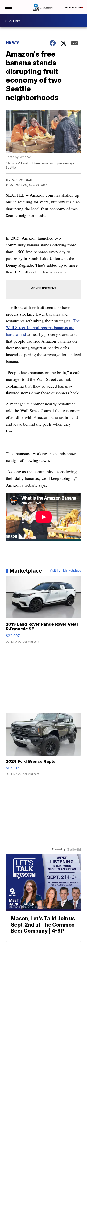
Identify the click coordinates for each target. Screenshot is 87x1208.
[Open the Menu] (8, 7)
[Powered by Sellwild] (74, 849)
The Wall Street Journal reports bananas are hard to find (43, 327)
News (12, 42)
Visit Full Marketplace (65, 570)
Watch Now (73, 7)
